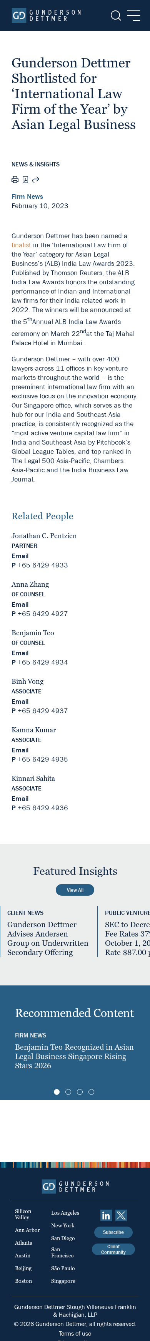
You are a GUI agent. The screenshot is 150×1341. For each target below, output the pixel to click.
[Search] (115, 15)
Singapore (63, 1281)
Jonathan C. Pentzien (44, 536)
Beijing (23, 1268)
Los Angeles (65, 1213)
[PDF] (25, 180)
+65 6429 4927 (43, 613)
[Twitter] (121, 1215)
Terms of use (75, 1333)
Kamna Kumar (34, 730)
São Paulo (63, 1268)
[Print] (15, 180)
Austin (22, 1255)
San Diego (63, 1238)
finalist (21, 245)
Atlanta (23, 1243)
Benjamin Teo (33, 633)
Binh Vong (27, 681)
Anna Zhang (30, 584)
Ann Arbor (27, 1230)
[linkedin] (106, 1215)
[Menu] (131, 15)
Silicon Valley (23, 1214)
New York (63, 1225)
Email (20, 556)
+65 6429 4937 (43, 711)
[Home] (46, 15)
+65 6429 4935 (43, 759)
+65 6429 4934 (43, 662)
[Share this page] (35, 180)
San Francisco (62, 1252)
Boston (23, 1281)
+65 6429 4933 (43, 565)
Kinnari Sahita (33, 778)
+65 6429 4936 (43, 808)
